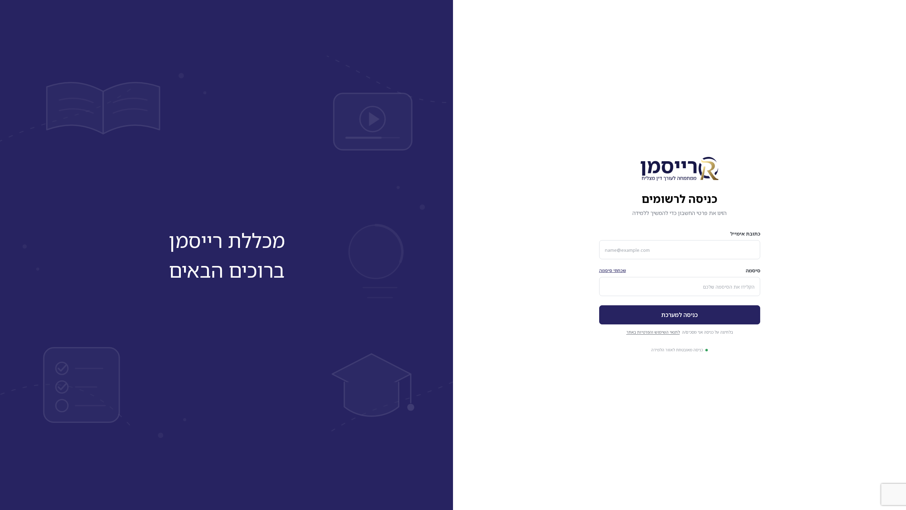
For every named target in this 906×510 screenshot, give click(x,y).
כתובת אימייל (745, 233)
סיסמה (753, 270)
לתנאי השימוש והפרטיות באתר (653, 332)
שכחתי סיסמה (612, 270)
